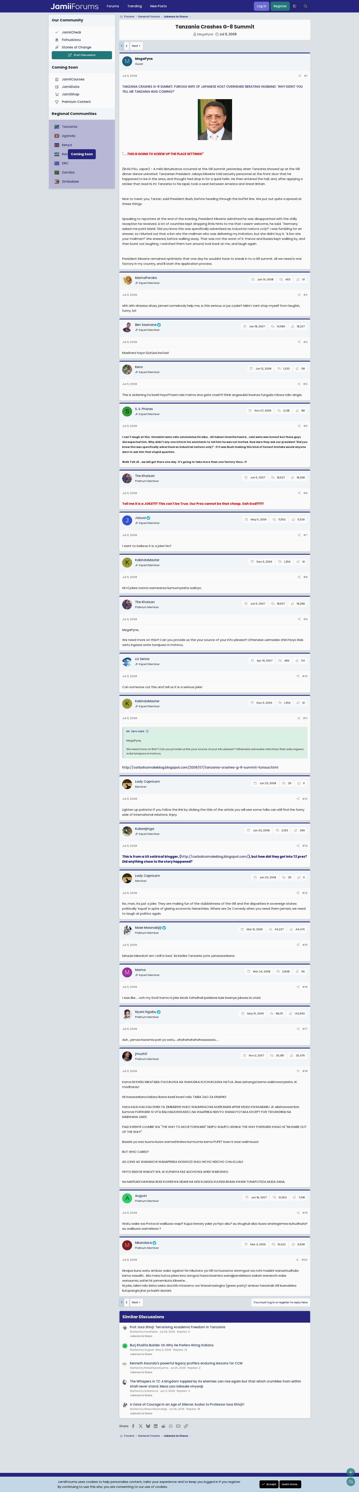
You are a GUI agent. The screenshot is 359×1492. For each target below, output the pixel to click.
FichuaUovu (71, 40)
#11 (305, 718)
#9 (305, 619)
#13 (304, 846)
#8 (305, 577)
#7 (305, 535)
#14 (304, 893)
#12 (304, 799)
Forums (113, 6)
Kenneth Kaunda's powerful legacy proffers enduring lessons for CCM (186, 1363)
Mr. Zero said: (135, 731)
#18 (304, 1071)
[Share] (299, 76)
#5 (305, 426)
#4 (305, 384)
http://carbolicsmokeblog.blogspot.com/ (214, 856)
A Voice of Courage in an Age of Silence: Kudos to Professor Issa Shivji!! (187, 1404)
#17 (304, 1029)
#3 (305, 342)
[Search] (305, 6)
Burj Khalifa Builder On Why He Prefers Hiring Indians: (172, 1345)
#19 (304, 1213)
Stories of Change (76, 47)
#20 (304, 1260)
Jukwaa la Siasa (141, 1336)
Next (135, 46)
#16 (304, 987)
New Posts (158, 6)
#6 (305, 493)
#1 (305, 76)
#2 (305, 295)
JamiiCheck (71, 32)
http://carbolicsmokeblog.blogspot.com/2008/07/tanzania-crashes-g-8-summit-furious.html (200, 767)
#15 (304, 945)
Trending (134, 6)
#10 (304, 676)
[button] (294, 6)
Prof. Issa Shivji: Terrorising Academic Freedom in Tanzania (177, 1327)
